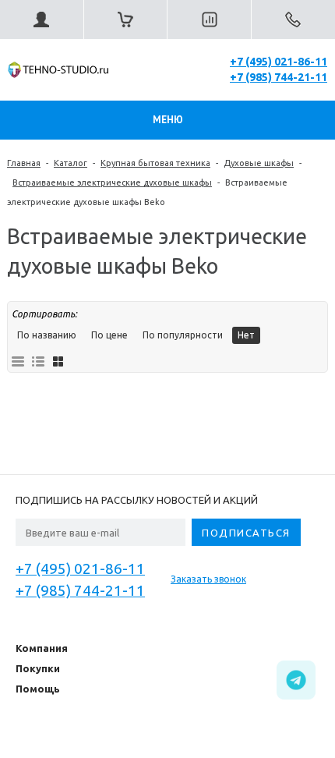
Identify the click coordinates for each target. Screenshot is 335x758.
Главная (24, 163)
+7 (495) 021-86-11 (278, 61)
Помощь (38, 688)
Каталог (70, 163)
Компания (42, 648)
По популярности (183, 335)
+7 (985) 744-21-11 (278, 77)
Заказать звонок (208, 579)
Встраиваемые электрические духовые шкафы (112, 182)
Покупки (38, 668)
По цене (109, 335)
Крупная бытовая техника (155, 163)
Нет (246, 335)
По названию (46, 335)
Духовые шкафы (259, 163)
